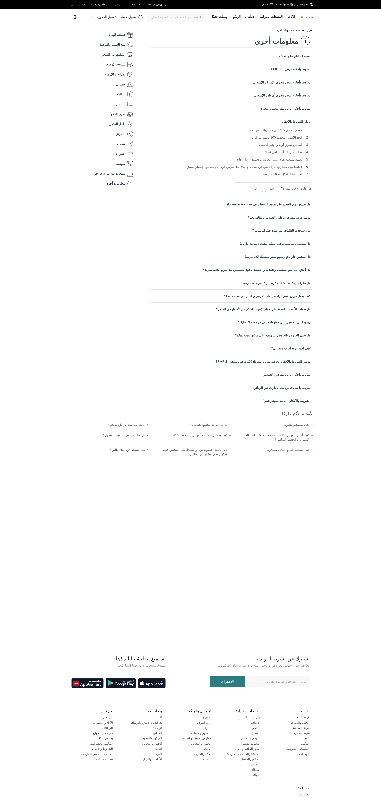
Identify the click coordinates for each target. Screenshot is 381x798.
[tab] (231, 56)
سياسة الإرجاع (115, 64)
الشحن (120, 104)
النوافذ (256, 774)
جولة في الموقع (103, 733)
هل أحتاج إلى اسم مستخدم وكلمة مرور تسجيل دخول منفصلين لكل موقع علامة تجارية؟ (256, 269)
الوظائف (107, 728)
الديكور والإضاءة (201, 733)
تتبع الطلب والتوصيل (111, 44)
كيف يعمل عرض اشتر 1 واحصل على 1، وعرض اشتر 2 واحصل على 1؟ (267, 296)
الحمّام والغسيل (250, 759)
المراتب (305, 738)
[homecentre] (305, 17)
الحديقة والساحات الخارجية (243, 754)
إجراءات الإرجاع (115, 74)
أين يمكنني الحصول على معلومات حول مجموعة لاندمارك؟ (274, 322)
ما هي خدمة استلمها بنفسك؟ (208, 424)
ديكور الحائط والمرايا (247, 748)
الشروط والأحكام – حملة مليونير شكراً (286, 400)
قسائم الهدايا (117, 34)
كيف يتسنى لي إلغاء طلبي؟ (127, 449)
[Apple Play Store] (152, 683)
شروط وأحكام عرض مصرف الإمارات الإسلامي (281, 82)
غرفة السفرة (301, 733)
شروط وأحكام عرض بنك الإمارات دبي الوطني (281, 387)
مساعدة (304, 794)
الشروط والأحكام (102, 748)
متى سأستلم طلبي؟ (296, 424)
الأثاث (158, 717)
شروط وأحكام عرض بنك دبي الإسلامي (286, 374)
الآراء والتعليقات (103, 722)
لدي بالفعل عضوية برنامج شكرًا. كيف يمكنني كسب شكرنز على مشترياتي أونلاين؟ (194, 452)
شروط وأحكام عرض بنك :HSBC (290, 69)
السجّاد (256, 769)
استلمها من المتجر (113, 54)
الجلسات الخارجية (298, 748)
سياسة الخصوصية (101, 743)
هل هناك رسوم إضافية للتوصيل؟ (124, 435)
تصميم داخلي (104, 759)
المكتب (305, 743)
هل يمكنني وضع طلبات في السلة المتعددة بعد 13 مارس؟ (275, 243)
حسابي (120, 84)
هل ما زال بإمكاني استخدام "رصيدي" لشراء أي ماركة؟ (276, 283)
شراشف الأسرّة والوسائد (146, 722)
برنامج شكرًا (105, 738)
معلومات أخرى (284, 30)
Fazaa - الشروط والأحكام (294, 56)
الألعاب (206, 748)
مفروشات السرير (249, 717)
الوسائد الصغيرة (250, 743)
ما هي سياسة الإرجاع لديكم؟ (126, 424)
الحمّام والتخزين (201, 743)
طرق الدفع (118, 114)
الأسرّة (207, 717)
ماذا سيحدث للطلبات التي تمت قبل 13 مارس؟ (281, 230)
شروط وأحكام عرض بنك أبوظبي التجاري (285, 108)
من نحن (108, 717)
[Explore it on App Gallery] (87, 683)
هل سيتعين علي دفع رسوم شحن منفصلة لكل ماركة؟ (277, 256)
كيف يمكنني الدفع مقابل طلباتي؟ (288, 449)
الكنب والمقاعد (300, 722)
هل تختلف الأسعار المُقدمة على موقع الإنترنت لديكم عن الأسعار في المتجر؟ (263, 309)
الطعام (256, 728)
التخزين (255, 764)
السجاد (206, 759)
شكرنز (120, 134)
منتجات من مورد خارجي (109, 173)
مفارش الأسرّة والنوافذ (197, 738)
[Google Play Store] (121, 683)
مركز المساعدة (303, 30)
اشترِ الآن (119, 153)
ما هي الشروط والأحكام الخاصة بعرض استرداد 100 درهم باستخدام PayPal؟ (263, 361)
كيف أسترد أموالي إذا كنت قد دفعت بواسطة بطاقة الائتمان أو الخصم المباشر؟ (277, 437)
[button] (91, 17)
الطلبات (120, 94)
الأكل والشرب (202, 754)
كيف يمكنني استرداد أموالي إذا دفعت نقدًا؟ (199, 435)
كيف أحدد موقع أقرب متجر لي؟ (290, 348)
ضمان (121, 143)
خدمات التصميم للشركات (97, 754)
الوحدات (304, 754)
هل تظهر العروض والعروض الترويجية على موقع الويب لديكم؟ (272, 335)
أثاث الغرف (204, 722)
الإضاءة (255, 722)
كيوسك (120, 163)
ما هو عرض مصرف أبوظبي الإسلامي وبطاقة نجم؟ (279, 217)
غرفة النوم (303, 717)
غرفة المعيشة (301, 728)
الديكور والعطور (250, 738)
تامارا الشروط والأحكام (296, 121)
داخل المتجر (117, 124)
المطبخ (255, 733)
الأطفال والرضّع (152, 759)
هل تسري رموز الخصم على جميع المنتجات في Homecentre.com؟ (268, 204)
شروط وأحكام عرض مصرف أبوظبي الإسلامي (282, 95)
